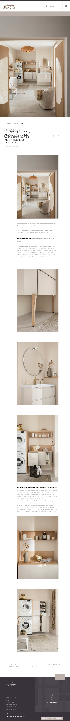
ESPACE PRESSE (11, 699)
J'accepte (45, 718)
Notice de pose (11, 709)
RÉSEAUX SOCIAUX (12, 708)
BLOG (8, 700)
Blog (17, 14)
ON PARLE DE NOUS (12, 706)
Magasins (51, 6)
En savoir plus (56, 718)
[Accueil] (9, 6)
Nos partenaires (12, 704)
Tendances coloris (11, 14)
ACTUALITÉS (10, 702)
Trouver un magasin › (52, 702)
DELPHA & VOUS (11, 697)
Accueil (4, 14)
